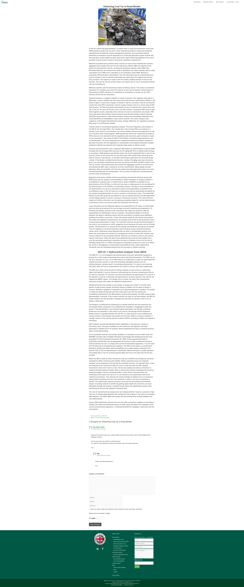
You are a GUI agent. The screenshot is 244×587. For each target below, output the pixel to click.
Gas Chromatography (118, 561)
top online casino (99, 427)
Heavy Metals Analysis (119, 559)
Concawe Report (231, 2)
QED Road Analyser (208, 2)
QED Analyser (197, 2)
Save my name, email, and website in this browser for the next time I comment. (116, 509)
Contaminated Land (118, 539)
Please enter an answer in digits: (99, 513)
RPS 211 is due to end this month (100, 417)
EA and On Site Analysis (119, 550)
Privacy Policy (115, 575)
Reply (92, 447)
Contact (115, 571)
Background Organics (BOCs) (120, 546)
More (237, 2)
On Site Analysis (117, 548)
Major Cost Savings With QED (120, 541)
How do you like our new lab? (99, 416)
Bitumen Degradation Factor (120, 554)
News (114, 569)
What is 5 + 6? (139, 560)
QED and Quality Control (119, 543)
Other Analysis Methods (119, 567)
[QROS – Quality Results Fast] (4, 2)
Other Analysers (220, 2)
